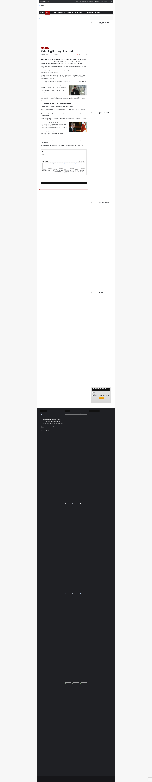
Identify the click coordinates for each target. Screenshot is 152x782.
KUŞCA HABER (53, 12)
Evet (94, 392)
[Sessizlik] (76, 637)
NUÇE (47, 12)
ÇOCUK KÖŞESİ (90, 1)
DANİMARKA (50, 168)
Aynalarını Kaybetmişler (104, 22)
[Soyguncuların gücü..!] (68, 595)
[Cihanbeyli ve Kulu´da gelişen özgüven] (83, 458)
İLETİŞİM (110, 1)
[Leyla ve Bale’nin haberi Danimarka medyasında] (94, 246)
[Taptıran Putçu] (76, 458)
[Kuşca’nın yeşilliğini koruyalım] (92, 417)
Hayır (94, 394)
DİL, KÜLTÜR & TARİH (79, 12)
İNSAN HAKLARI (70, 12)
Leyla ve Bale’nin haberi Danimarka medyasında (104, 203)
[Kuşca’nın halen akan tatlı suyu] (106, 417)
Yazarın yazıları (82, 161)
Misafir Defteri (97, 1)
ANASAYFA (42, 12)
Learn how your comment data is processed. (64, 187)
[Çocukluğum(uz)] (83, 637)
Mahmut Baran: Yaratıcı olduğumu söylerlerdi (104, 113)
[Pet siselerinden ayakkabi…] (76, 727)
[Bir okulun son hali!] (99, 424)
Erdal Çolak (83, 168)
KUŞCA (77, 1)
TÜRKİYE (46, 48)
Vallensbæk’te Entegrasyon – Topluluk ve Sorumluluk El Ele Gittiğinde (69, 171)
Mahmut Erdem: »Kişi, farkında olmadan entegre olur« (58, 171)
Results (101, 400)
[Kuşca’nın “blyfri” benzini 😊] (99, 417)
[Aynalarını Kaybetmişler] (94, 66)
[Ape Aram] (94, 336)
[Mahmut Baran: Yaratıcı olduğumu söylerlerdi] (94, 156)
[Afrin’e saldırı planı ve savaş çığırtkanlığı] (68, 727)
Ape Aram (101, 292)
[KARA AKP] (68, 547)
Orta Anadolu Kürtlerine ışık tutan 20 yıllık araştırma (79, 171)
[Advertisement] (88, 6)
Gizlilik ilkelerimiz (104, 1)
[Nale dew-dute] (92, 424)
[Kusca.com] (41, 5)
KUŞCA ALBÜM (83, 1)
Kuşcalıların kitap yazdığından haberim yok (101, 395)
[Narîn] (76, 505)
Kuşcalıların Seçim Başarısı (46, 170)
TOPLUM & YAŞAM (89, 12)
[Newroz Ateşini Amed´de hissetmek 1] (83, 547)
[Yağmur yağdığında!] (106, 424)
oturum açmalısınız (52, 185)
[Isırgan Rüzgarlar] (83, 727)
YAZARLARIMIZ (98, 12)
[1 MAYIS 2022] (68, 415)
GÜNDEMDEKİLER (61, 12)
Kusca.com (50, 54)
